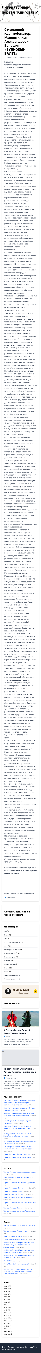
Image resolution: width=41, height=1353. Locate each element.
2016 (5, 1313)
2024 (5, 1291)
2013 (5, 1321)
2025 (5, 1289)
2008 (5, 1334)
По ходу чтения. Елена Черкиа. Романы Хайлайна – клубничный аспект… (19, 1072)
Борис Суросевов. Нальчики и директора (19, 1183)
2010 (5, 1329)
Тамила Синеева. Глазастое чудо (16, 1231)
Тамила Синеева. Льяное (13, 1208)
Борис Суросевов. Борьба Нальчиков (17, 1197)
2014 (5, 1318)
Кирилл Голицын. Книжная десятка (16, 1154)
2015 (5, 1315)
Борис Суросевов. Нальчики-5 (15, 1188)
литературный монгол (11, 949)
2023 (5, 1294)
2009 (5, 1331)
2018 (5, 1307)
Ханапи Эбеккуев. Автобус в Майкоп (17, 1177)
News (5, 935)
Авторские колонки (10, 942)
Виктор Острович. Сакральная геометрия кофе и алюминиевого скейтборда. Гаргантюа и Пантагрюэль (19, 1102)
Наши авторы (8, 953)
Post (5, 938)
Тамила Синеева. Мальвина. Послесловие (19, 1211)
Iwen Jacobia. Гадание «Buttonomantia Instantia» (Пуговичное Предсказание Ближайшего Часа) (17, 1271)
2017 (5, 1310)
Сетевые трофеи (9, 979)
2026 (5, 1286)
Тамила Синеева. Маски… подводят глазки (19, 1172)
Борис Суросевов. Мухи (12, 1191)
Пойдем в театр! (9, 964)
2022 (5, 1297)
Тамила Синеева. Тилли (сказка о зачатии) (19, 1226)
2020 (5, 1302)
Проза (5, 971)
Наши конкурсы (9, 957)
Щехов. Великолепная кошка (14, 1239)
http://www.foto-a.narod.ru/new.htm (19, 893)
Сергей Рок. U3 (9, 1261)
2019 (5, 1305)
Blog (5, 931)
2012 (5, 1323)
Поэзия (6, 968)
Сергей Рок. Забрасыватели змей (16, 1264)
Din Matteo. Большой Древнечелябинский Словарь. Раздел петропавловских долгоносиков (18, 1245)
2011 (5, 1326)
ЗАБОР (6, 946)
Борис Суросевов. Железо (13, 1194)
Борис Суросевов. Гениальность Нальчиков (19, 1202)
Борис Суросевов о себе (12, 1236)
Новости (6, 960)
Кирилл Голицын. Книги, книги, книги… (18, 1157)
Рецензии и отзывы (10, 975)
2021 (5, 1299)
